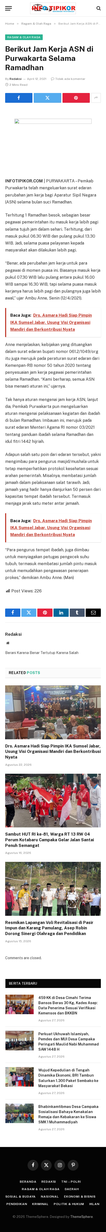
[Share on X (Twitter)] (47, 98)
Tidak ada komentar (70, 79)
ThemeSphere (81, 1217)
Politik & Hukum (69, 1204)
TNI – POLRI (71, 1181)
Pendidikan (16, 1204)
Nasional (50, 1196)
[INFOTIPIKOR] (53, 8)
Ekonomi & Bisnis (79, 1196)
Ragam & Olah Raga (24, 37)
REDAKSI (48, 1181)
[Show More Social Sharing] (96, 98)
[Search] (98, 8)
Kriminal (40, 1204)
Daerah (72, 1189)
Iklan (94, 1204)
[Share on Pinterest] (76, 98)
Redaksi (16, 79)
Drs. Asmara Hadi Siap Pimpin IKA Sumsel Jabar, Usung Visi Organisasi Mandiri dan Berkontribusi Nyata (53, 752)
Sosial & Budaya (20, 1196)
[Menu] (8, 8)
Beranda (28, 1181)
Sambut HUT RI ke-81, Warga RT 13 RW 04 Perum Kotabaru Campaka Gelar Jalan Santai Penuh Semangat (49, 840)
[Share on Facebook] (18, 98)
